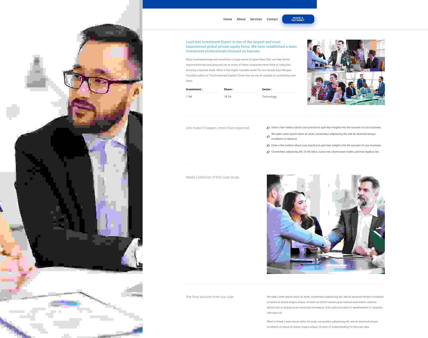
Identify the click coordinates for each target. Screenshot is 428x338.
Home (227, 19)
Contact (272, 19)
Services (256, 19)
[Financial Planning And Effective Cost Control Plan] (327, 48)
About (241, 19)
